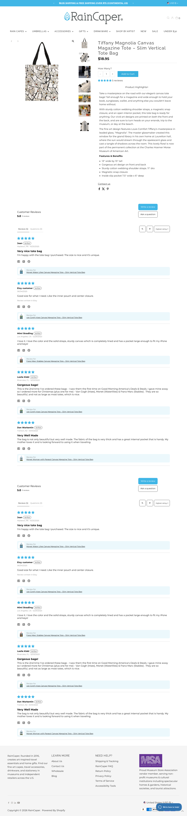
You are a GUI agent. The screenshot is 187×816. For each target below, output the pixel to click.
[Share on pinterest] (28, 262)
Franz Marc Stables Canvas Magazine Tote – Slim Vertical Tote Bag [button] (55, 361)
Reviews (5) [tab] (23, 229)
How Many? (105, 68)
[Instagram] (11, 803)
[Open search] (142, 229)
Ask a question (147, 214)
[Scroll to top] (181, 810)
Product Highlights (136, 87)
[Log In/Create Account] (172, 18)
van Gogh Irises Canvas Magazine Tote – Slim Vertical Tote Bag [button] (54, 317)
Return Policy (103, 771)
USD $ (173, 3)
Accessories (63, 31)
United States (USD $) (158, 802)
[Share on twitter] (23, 262)
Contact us (104, 184)
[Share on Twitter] (103, 189)
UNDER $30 (170, 31)
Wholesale (58, 771)
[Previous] (54, 3)
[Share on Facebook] (100, 189)
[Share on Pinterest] (108, 189)
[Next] (133, 3)
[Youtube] (18, 803)
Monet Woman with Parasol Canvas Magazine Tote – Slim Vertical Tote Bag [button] (59, 459)
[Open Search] (168, 18)
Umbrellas (39, 31)
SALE (155, 31)
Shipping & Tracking (106, 761)
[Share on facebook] (18, 262)
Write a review (148, 207)
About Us (57, 761)
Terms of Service (104, 781)
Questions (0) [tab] (36, 229)
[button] (105, 80)
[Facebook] (9, 803)
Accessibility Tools (105, 785)
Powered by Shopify (53, 810)
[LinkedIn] (15, 802)
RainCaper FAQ (104, 766)
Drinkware (101, 31)
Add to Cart (127, 74)
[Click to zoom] (73, 41)
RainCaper (34, 810)
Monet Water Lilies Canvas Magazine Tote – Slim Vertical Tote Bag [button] (55, 272)
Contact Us (58, 766)
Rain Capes (17, 31)
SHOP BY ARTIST (125, 31)
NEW (143, 31)
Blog (54, 776)
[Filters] (150, 229)
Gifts (82, 31)
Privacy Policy (103, 776)
